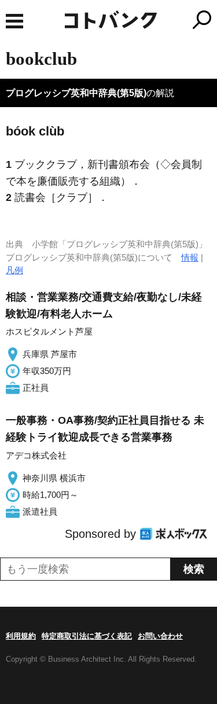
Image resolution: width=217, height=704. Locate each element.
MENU (14, 21)
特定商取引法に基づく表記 (87, 636)
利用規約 (21, 636)
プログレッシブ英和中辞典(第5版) (76, 93)
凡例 (14, 270)
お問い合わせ (160, 636)
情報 (189, 257)
